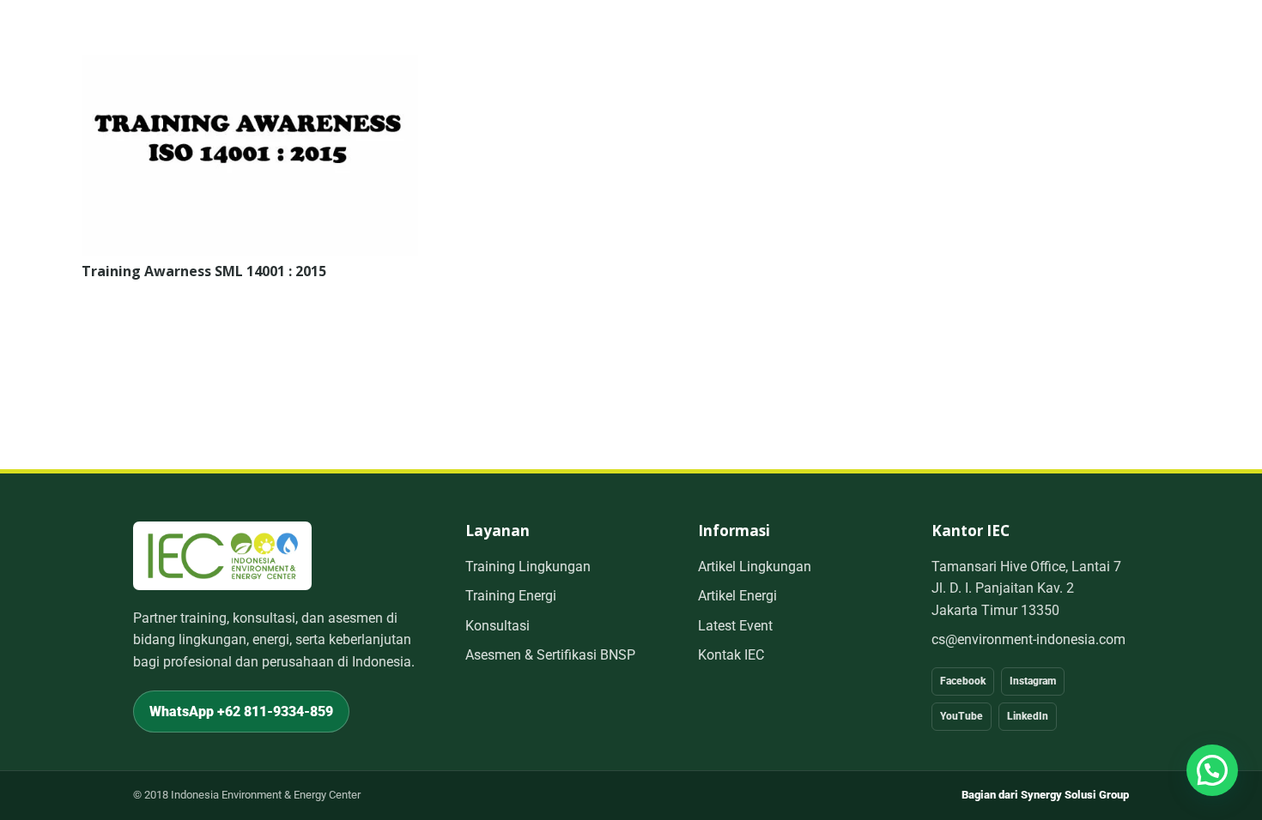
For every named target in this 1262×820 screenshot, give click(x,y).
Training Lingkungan (528, 566)
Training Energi (510, 596)
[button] (1212, 770)
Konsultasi (497, 626)
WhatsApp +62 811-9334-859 (241, 711)
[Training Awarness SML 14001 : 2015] (250, 66)
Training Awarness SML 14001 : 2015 (204, 271)
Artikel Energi (737, 596)
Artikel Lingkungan (754, 566)
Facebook (963, 681)
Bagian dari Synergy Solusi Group (1045, 794)
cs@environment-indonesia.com (1028, 639)
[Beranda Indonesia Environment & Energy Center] (222, 555)
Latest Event (735, 626)
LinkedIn (1027, 716)
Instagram (1033, 681)
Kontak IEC (731, 655)
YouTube (961, 716)
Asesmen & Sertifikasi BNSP (550, 655)
